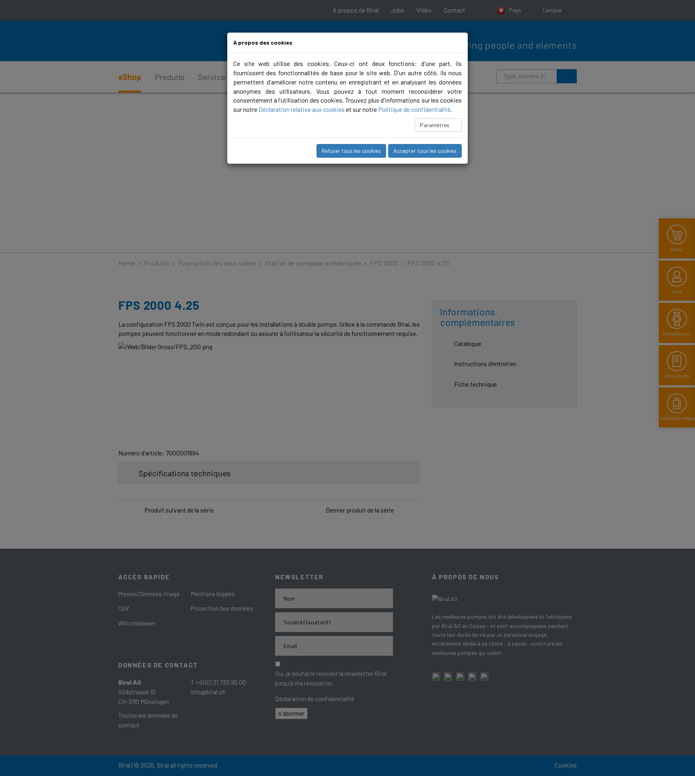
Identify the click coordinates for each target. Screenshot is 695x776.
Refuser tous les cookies (351, 150)
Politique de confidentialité (414, 109)
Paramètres (435, 124)
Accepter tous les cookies (424, 150)
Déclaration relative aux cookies (302, 109)
